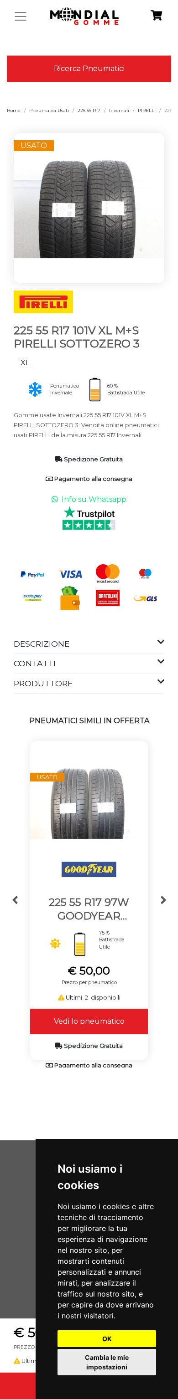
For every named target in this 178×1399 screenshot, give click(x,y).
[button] (15, 900)
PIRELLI (147, 110)
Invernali (119, 110)
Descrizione (41, 643)
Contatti (35, 663)
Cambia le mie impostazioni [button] (107, 1362)
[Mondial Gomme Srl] (84, 16)
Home (14, 110)
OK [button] (107, 1339)
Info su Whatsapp (94, 499)
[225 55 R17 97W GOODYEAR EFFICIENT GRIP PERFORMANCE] (89, 799)
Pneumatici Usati (49, 110)
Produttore (43, 683)
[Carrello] (156, 16)
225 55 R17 (89, 110)
